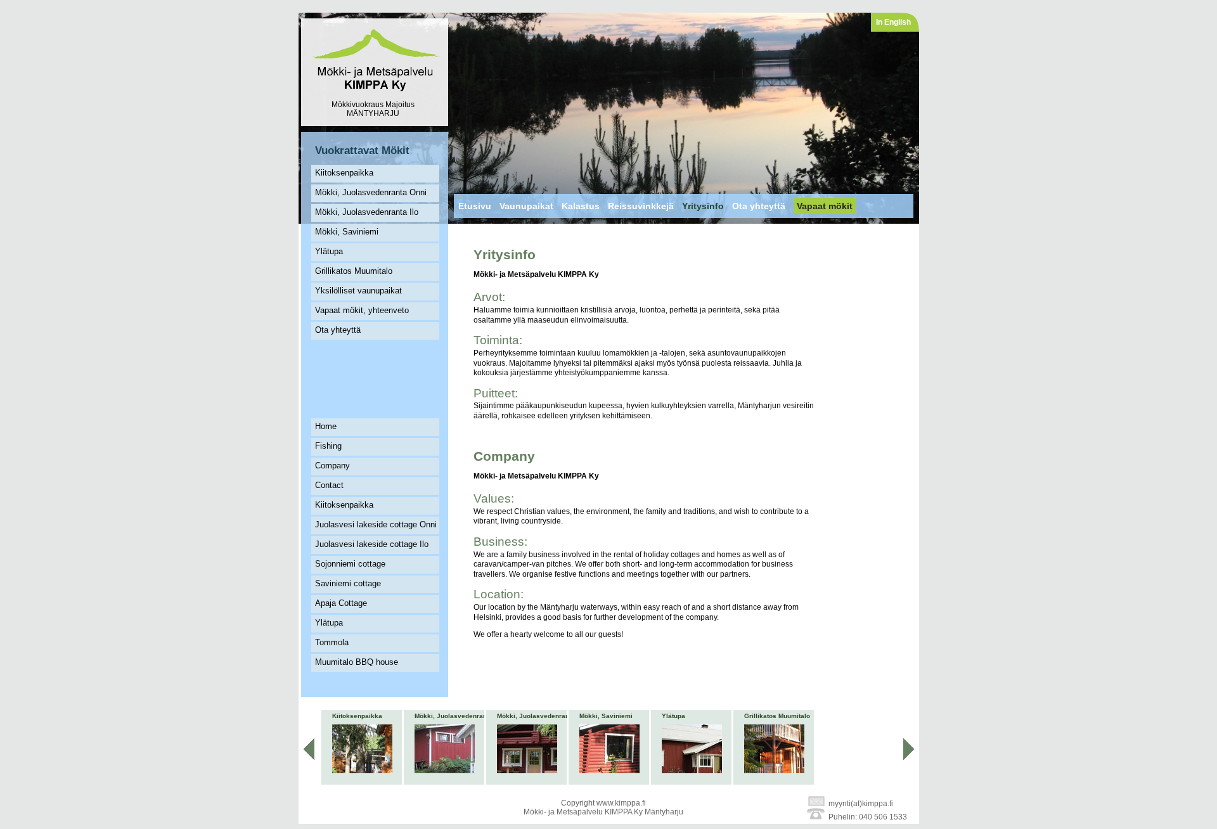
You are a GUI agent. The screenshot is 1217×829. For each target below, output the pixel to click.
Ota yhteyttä (338, 330)
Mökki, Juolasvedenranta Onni (371, 192)
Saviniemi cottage (348, 583)
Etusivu (474, 206)
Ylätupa (329, 251)
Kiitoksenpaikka (344, 172)
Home (326, 426)
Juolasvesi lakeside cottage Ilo (371, 544)
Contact (329, 485)
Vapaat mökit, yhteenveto (362, 310)
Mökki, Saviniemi (346, 231)
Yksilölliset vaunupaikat (358, 290)
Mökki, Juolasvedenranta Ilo (366, 212)
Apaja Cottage (341, 603)
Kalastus (581, 206)
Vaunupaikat (526, 206)
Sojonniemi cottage (350, 564)
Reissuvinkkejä (641, 206)
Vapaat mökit (825, 206)
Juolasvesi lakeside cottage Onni (376, 524)
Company (332, 465)
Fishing (328, 446)
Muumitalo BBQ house (356, 662)
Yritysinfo (703, 206)
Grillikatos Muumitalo (353, 271)
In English (893, 22)
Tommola (332, 642)
